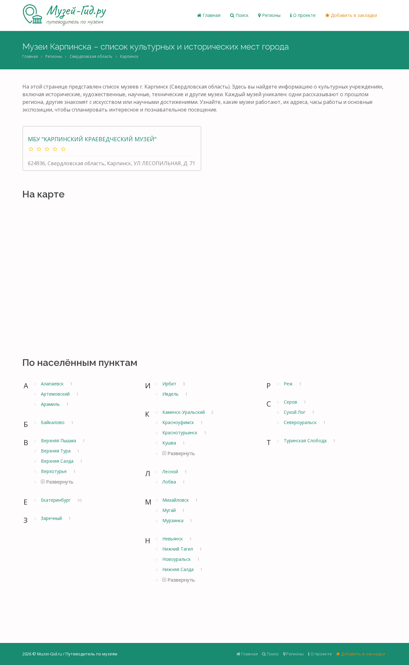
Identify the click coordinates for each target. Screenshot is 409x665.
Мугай (169, 510)
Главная (210, 15)
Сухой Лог (295, 412)
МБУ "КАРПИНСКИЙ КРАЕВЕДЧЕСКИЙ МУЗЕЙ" (92, 139)
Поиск (241, 15)
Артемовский (56, 394)
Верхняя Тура (56, 451)
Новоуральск (177, 559)
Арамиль (51, 404)
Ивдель (171, 394)
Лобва (169, 482)
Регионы (271, 15)
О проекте (304, 15)
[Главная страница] (64, 15)
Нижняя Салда (178, 569)
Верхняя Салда (58, 461)
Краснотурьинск (180, 432)
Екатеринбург (56, 500)
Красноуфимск (178, 422)
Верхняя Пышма (59, 440)
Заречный (52, 518)
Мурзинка (173, 520)
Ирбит (170, 384)
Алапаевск (53, 384)
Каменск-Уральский (184, 412)
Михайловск (176, 500)
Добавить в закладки (353, 15)
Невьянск (173, 539)
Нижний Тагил (178, 549)
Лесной (170, 471)
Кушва (169, 443)
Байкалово (53, 422)
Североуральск (301, 422)
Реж (289, 384)
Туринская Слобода (306, 440)
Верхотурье (54, 471)
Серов (291, 402)
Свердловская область (91, 56)
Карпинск (129, 56)
